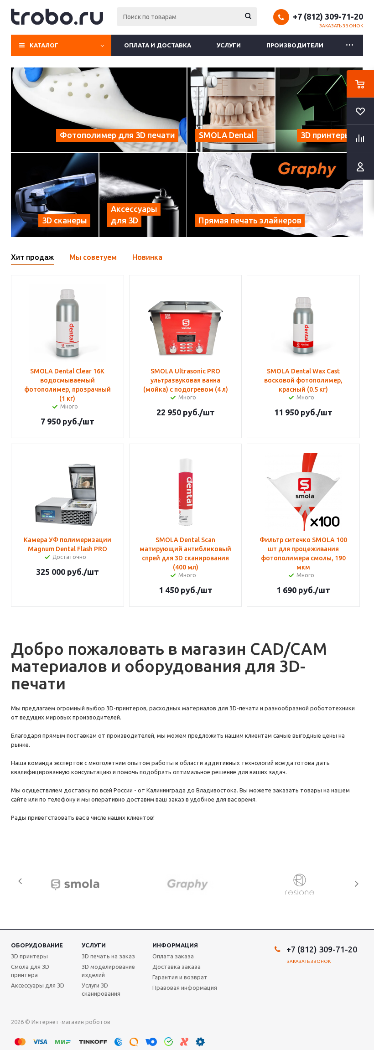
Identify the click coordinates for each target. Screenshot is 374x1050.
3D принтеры (29, 956)
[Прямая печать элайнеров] (275, 195)
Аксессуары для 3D (37, 985)
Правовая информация (184, 987)
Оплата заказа (173, 956)
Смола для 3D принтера (30, 970)
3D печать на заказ (108, 956)
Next (356, 883)
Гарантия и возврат (180, 977)
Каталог (44, 45)
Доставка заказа (176, 966)
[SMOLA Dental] (231, 109)
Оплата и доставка (157, 45)
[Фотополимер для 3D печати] (99, 109)
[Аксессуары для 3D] (143, 195)
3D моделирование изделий (108, 970)
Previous (17, 883)
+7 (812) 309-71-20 (328, 16)
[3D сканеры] (55, 195)
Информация (175, 945)
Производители (294, 45)
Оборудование (37, 945)
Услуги (229, 45)
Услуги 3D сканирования (101, 989)
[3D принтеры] (319, 109)
